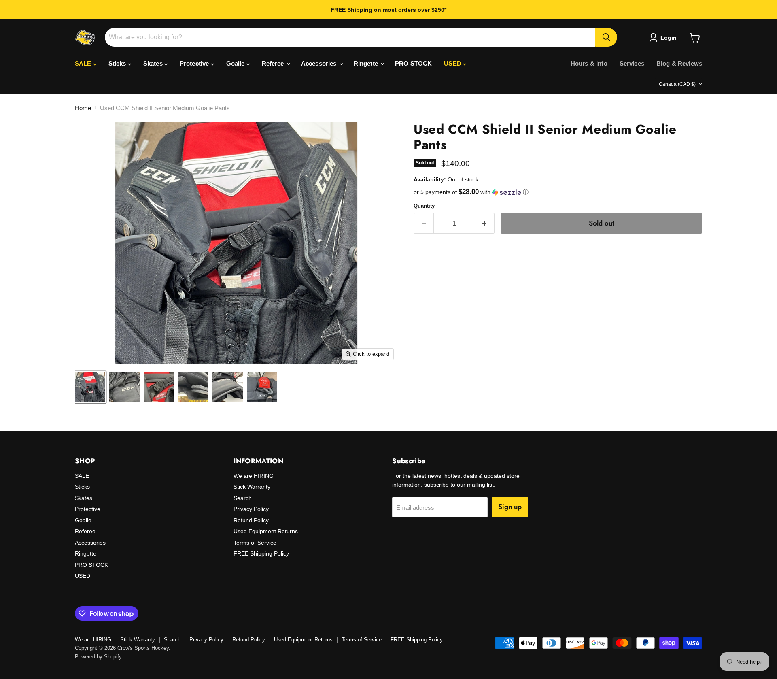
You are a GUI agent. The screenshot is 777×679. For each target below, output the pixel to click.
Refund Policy (251, 520)
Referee (274, 63)
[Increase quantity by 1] (485, 223)
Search (243, 498)
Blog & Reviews (679, 63)
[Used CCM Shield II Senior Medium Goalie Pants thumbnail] (90, 387)
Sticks (118, 63)
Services (632, 63)
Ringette (367, 63)
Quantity (424, 206)
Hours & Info (589, 63)
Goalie (236, 63)
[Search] (606, 37)
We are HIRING (254, 476)
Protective (195, 63)
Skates (153, 63)
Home (83, 107)
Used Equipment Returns (266, 531)
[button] (558, 192)
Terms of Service (255, 542)
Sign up (510, 506)
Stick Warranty (252, 486)
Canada (677, 84)
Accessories (319, 63)
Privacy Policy (251, 509)
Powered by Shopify (98, 656)
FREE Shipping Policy (261, 553)
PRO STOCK (413, 63)
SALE (84, 63)
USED (453, 63)
